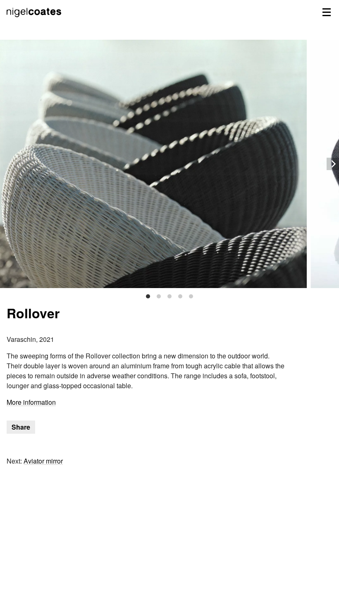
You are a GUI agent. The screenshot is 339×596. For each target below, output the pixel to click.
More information (31, 402)
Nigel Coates (35, 21)
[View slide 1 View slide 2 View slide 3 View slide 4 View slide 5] (169, 164)
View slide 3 (169, 296)
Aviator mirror (43, 461)
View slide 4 (180, 296)
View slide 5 (191, 296)
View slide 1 (148, 296)
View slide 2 (159, 296)
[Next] (333, 164)
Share (21, 427)
